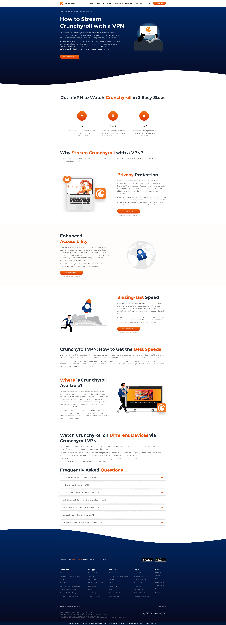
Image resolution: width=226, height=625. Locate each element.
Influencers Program (141, 589)
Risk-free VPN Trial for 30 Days (70, 576)
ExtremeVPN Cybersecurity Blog (70, 586)
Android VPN (92, 579)
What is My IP (138, 573)
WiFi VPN (112, 589)
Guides (157, 575)
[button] (69, 57)
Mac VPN (91, 576)
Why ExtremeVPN (140, 579)
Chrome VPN (92, 586)
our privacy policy (147, 623)
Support (158, 572)
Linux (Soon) (92, 593)
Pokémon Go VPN (115, 593)
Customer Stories (139, 583)
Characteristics (114, 573)
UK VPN (112, 583)
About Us (63, 573)
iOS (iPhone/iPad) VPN (95, 583)
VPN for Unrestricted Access (118, 576)
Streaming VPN (77, 11)
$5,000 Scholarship (140, 593)
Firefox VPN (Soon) (94, 596)
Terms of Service (160, 585)
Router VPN (92, 589)
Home (61, 11)
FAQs (157, 579)
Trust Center (64, 583)
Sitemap (158, 589)
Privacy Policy (159, 582)
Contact (157, 592)
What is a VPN (138, 576)
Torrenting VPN (114, 596)
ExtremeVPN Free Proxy (68, 593)
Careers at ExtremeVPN (68, 589)
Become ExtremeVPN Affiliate (70, 596)
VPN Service (68, 11)
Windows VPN (92, 573)
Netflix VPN (113, 586)
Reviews (62, 579)
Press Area (137, 586)
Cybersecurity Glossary (141, 596)
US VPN (111, 579)
